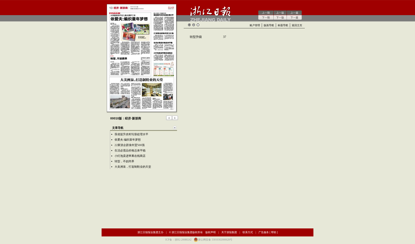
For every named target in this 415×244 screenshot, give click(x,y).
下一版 (280, 17)
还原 (198, 25)
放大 (189, 25)
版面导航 (269, 25)
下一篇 (294, 17)
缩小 (193, 25)
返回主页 (297, 25)
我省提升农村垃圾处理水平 (131, 134)
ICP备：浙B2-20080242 (178, 239)
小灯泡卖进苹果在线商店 (130, 155)
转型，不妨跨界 (124, 161)
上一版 (280, 12)
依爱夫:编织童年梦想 (128, 139)
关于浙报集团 (229, 232)
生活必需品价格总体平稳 (130, 150)
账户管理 (255, 25)
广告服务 (264, 232)
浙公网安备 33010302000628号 (215, 239)
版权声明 (210, 232)
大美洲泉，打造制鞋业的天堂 (133, 166)
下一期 (266, 17)
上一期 (266, 12)
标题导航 (283, 25)
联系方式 (248, 232)
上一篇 (294, 12)
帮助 (273, 232)
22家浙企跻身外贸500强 (130, 145)
